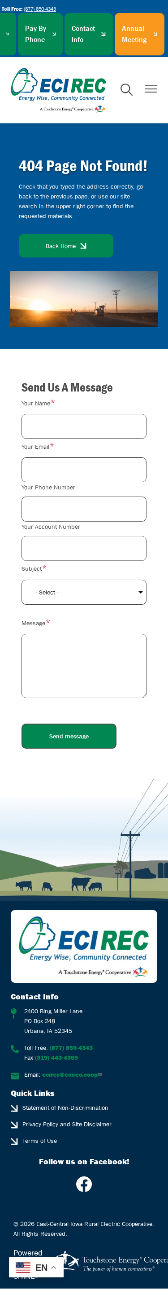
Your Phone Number (48, 487)
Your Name (36, 403)
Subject (32, 568)
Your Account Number (51, 526)
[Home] (58, 90)
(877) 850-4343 (40, 8)
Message (33, 623)
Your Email (35, 446)
